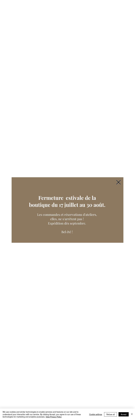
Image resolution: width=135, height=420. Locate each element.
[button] (118, 182)
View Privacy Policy (54, 416)
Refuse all (110, 414)
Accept (123, 414)
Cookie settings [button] (95, 414)
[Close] (131, 414)
